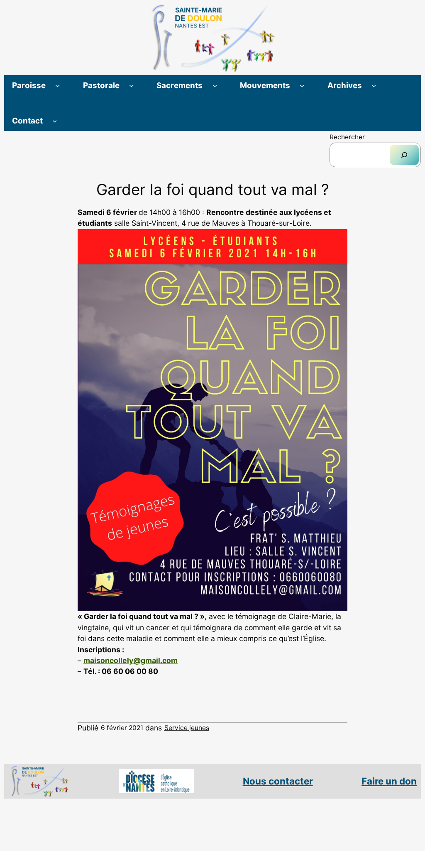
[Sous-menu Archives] (373, 85)
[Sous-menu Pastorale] (131, 85)
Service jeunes (186, 728)
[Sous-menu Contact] (54, 120)
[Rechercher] (404, 155)
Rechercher (347, 137)
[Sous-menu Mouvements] (302, 85)
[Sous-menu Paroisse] (57, 85)
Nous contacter (278, 781)
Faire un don (389, 781)
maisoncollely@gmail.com (130, 660)
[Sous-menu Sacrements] (214, 85)
